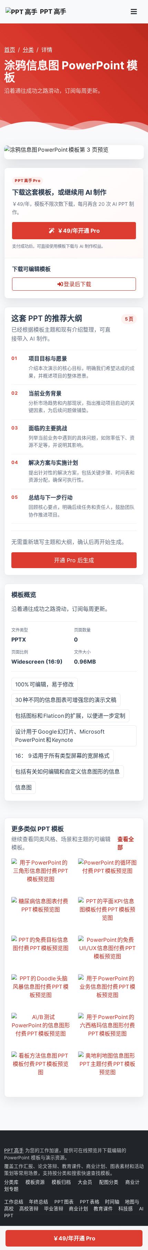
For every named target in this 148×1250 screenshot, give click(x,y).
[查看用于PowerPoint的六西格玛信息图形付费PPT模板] (107, 1025)
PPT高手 (14, 1150)
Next (138, 149)
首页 (9, 49)
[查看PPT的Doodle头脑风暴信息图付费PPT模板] (40, 986)
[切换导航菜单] (133, 12)
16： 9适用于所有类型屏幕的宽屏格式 (62, 755)
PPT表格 (89, 1201)
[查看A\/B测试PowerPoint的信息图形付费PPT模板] (40, 1025)
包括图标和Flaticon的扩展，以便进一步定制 (70, 715)
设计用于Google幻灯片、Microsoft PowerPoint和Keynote (60, 735)
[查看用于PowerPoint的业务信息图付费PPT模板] (107, 986)
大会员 (85, 1182)
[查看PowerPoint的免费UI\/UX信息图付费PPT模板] (107, 948)
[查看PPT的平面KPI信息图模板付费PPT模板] (107, 909)
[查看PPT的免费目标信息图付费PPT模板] (40, 944)
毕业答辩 (53, 1208)
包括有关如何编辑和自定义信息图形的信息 (67, 771)
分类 (28, 49)
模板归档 (61, 1182)
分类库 (11, 1182)
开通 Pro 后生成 (74, 560)
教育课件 (103, 1208)
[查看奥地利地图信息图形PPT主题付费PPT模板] (107, 1063)
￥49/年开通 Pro (74, 1238)
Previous (9, 149)
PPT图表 (64, 1201)
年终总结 (39, 1201)
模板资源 (35, 1182)
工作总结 (13, 1201)
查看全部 (125, 843)
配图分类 (108, 1182)
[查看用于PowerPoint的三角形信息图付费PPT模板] (40, 870)
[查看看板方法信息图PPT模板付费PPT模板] (40, 1063)
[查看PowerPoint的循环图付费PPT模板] (107, 866)
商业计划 (78, 1208)
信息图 (23, 787)
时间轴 (112, 1201)
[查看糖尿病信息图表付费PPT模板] (40, 905)
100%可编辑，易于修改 (44, 684)
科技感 (125, 1208)
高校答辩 (29, 1208)
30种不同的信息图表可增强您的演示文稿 (65, 699)
